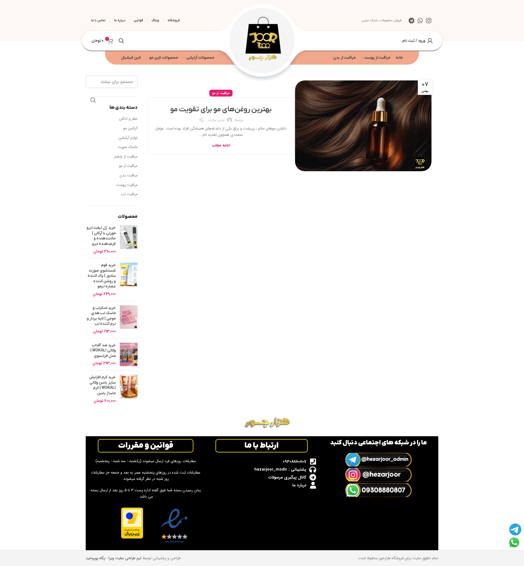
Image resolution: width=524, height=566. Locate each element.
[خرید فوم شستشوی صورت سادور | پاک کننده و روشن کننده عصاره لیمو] (129, 280)
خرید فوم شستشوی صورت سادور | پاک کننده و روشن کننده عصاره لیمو (102, 276)
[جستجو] (121, 40)
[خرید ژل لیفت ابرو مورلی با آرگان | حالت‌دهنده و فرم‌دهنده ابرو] (129, 239)
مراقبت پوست (127, 185)
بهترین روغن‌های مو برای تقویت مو (221, 109)
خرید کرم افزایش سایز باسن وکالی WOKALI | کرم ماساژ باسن (102, 385)
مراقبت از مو (221, 93)
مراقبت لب (129, 194)
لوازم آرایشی (128, 138)
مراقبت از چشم (126, 156)
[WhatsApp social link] (420, 20)
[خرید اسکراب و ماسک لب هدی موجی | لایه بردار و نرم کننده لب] (129, 319)
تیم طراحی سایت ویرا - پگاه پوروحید (113, 558)
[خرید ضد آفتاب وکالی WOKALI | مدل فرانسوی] (129, 354)
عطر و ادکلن (128, 119)
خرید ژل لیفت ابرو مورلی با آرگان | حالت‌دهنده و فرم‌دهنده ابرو (101, 235)
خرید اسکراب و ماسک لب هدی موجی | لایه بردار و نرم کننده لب (101, 316)
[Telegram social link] (411, 20)
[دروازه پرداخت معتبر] (132, 523)
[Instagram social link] (428, 20)
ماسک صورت (128, 147)
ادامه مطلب (221, 145)
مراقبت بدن (129, 175)
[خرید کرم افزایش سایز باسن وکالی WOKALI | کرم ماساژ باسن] (129, 389)
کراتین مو (130, 128)
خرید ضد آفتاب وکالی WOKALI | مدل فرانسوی (103, 351)
